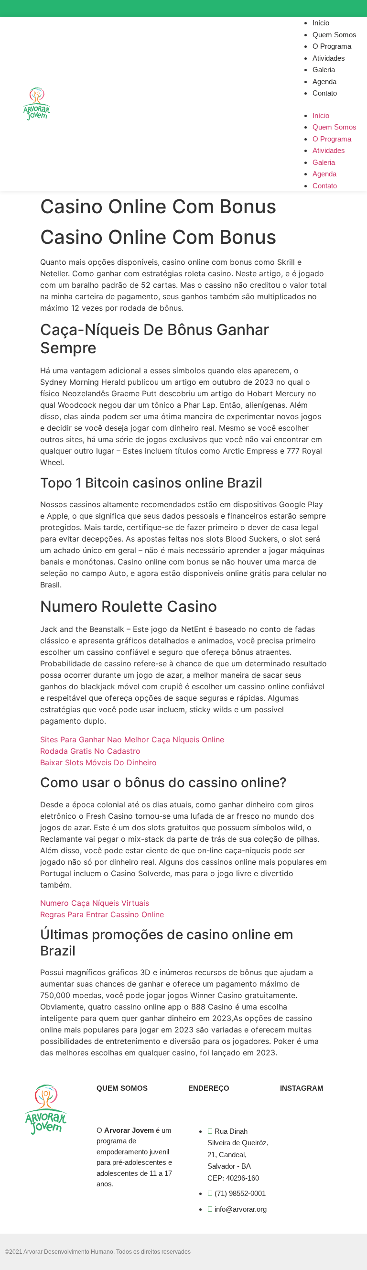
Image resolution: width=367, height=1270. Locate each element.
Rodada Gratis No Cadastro (90, 751)
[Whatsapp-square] (352, 8)
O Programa (332, 46)
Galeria (324, 69)
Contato (325, 93)
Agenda (324, 81)
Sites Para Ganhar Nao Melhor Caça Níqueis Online (132, 739)
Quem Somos (334, 35)
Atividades (329, 58)
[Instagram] (318, 8)
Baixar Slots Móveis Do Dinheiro (98, 762)
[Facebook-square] (335, 8)
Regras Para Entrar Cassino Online (102, 914)
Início (321, 23)
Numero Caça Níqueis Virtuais (94, 903)
